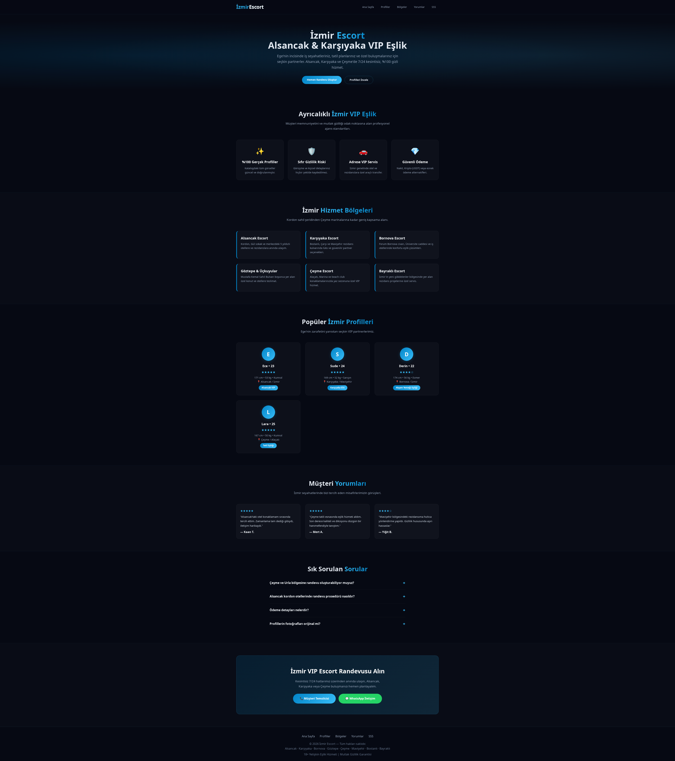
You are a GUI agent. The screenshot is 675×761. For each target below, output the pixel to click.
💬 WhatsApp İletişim (360, 698)
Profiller (385, 7)
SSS (434, 7)
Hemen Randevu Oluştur (322, 79)
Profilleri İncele (359, 80)
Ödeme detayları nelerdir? (337, 610)
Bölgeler (402, 7)
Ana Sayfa (368, 7)
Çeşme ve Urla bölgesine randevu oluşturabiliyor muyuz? (337, 583)
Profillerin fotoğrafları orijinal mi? (337, 624)
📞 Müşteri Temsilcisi (314, 698)
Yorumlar (419, 7)
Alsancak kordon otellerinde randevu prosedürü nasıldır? (337, 596)
